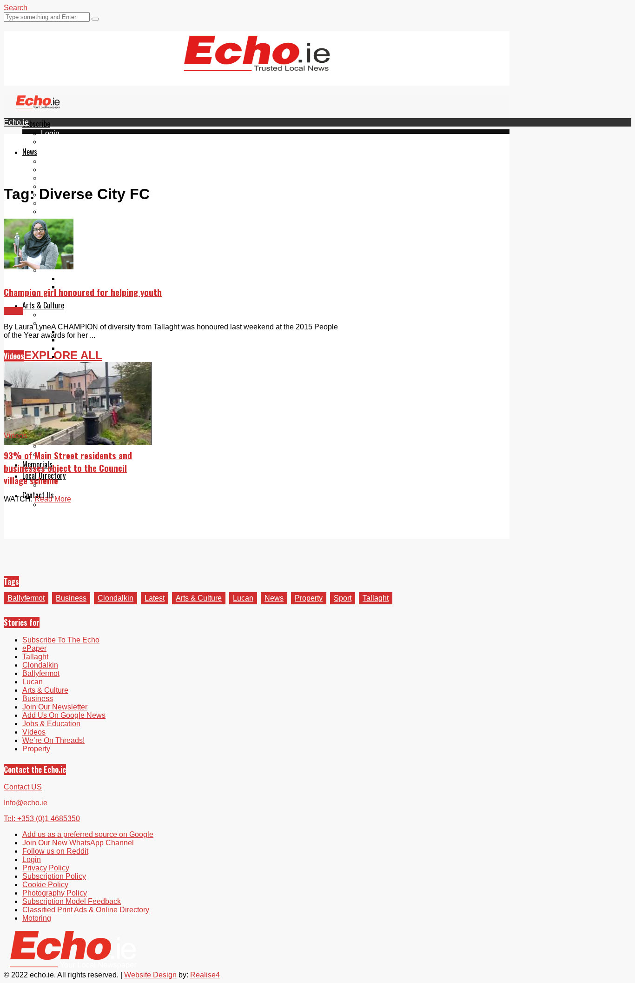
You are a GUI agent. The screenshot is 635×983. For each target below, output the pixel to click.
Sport (342, 598)
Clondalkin (59, 170)
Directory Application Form (84, 485)
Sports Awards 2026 (74, 270)
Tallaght (54, 161)
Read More (52, 499)
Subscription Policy (54, 876)
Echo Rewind (63, 315)
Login (50, 133)
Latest (155, 598)
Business (71, 598)
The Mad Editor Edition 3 (100, 348)
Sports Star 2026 (87, 278)
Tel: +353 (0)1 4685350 (42, 819)
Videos (14, 355)
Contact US (23, 787)
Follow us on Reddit (74, 228)
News (29, 151)
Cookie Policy (45, 885)
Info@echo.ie (25, 803)
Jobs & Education (51, 724)
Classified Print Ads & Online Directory (85, 910)
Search (15, 8)
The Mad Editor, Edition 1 (101, 331)
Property (309, 598)
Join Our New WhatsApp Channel (78, 843)
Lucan (243, 598)
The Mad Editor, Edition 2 (101, 340)
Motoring (36, 918)
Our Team (57, 504)
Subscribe (36, 123)
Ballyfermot (59, 178)
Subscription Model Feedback (71, 901)
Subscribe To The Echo (60, 640)
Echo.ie (16, 122)
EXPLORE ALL (63, 355)
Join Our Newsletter (73, 203)
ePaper (53, 142)
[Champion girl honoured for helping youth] (38, 267)
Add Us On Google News (64, 715)
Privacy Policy (45, 868)
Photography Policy (54, 893)
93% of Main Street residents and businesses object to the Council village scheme (68, 468)
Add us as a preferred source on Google (106, 211)
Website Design (150, 975)
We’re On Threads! (53, 740)
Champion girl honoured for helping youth (83, 292)
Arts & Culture (43, 305)
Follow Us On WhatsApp (81, 220)
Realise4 (205, 975)
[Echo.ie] (256, 64)
